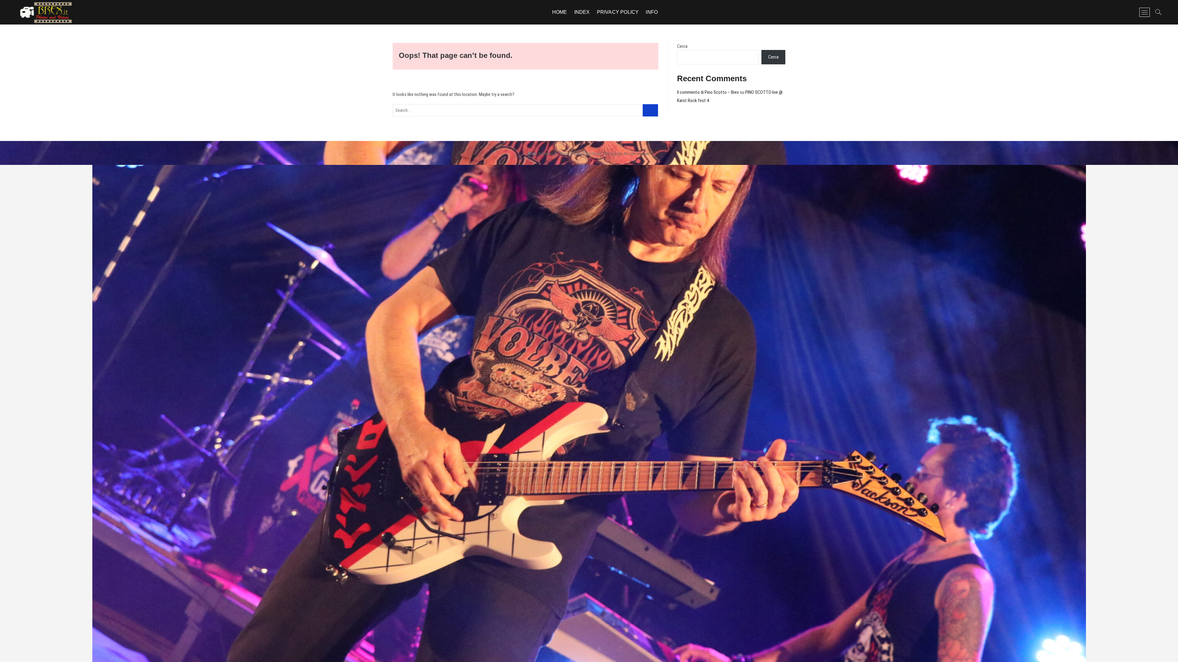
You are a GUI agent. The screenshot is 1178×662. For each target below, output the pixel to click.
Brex (532, 153)
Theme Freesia (571, 154)
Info (652, 12)
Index (582, 12)
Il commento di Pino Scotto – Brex (708, 92)
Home (559, 12)
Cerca (682, 46)
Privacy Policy (618, 12)
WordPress (593, 154)
